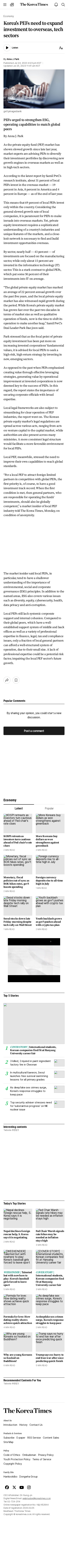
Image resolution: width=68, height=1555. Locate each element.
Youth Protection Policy (16, 1459)
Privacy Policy (46, 1455)
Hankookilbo (10, 1476)
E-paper (21, 1437)
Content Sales (51, 1437)
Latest (19, 808)
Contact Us (36, 1424)
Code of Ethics (11, 1455)
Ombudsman (29, 1455)
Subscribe (8, 1437)
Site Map (8, 1442)
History (23, 1424)
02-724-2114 (13, 1501)
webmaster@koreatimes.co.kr (36, 1498)
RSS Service (34, 1437)
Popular (49, 808)
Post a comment (34, 731)
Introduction (10, 1424)
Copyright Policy (12, 1463)
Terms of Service (41, 1459)
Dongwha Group (28, 1476)
